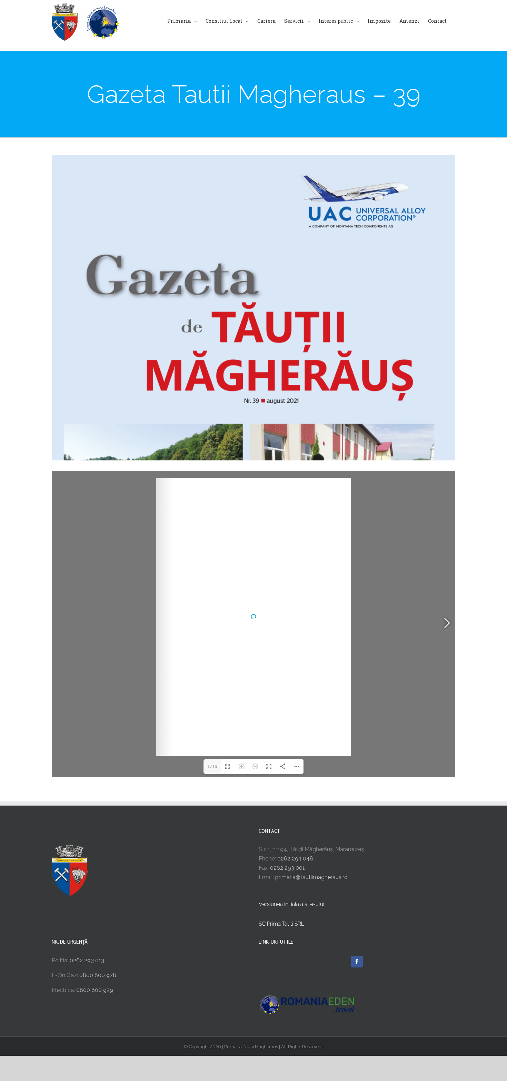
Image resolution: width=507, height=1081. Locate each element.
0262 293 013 (87, 960)
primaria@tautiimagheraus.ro (311, 877)
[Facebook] (357, 961)
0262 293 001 (287, 868)
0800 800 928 (97, 975)
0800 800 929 (94, 990)
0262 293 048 (295, 858)
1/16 (212, 766)
